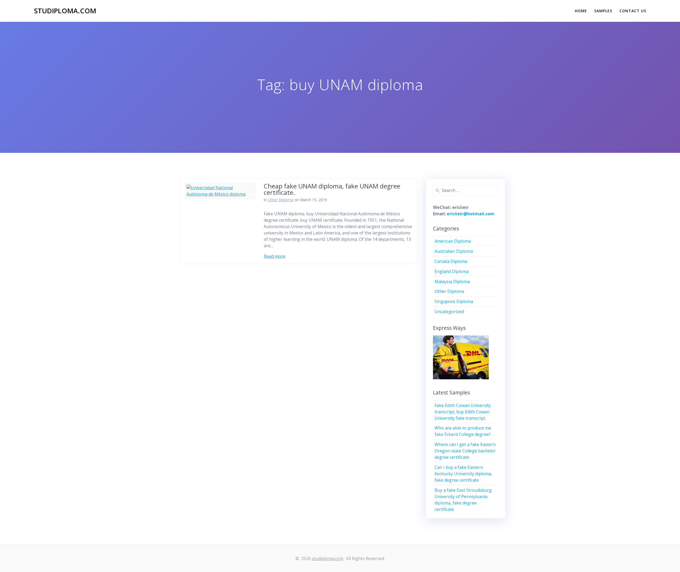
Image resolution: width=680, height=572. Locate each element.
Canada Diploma (451, 261)
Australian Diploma (454, 251)
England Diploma (452, 271)
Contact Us (632, 10)
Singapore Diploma (454, 301)
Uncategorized (449, 311)
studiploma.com (65, 10)
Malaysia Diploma (452, 281)
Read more (274, 256)
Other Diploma (280, 199)
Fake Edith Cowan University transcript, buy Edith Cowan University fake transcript (463, 411)
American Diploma (453, 241)
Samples (603, 10)
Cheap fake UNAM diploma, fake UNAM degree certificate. (332, 189)
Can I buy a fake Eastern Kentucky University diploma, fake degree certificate (463, 473)
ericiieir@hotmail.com (470, 214)
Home (581, 10)
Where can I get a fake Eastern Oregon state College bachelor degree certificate (465, 450)
